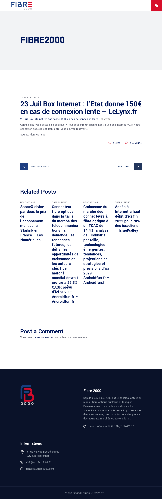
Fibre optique (27, 202)
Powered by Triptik (81, 493)
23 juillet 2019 (29, 97)
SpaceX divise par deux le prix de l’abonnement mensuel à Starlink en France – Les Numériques (33, 223)
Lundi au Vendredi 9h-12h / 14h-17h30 (111, 426)
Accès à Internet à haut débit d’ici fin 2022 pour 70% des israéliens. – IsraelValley (127, 218)
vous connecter (44, 337)
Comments (135, 143)
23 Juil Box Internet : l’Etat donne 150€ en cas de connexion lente (59, 119)
